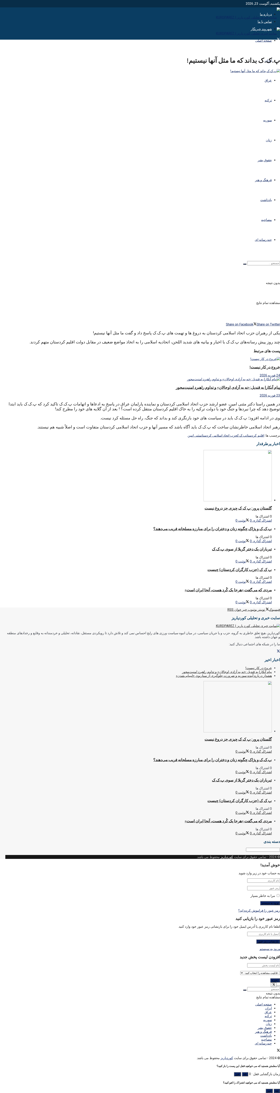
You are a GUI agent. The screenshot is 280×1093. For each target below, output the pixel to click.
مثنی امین (194, 435)
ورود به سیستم (270, 949)
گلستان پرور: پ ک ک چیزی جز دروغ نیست (238, 508)
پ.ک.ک (241, 435)
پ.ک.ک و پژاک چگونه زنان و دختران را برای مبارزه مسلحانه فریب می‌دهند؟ (212, 528)
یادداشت (266, 200)
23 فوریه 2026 (270, 395)
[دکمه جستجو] (244, 264)
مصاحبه (266, 220)
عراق (268, 80)
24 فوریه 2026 (270, 375)
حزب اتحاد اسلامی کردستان (219, 435)
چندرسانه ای (263, 240)
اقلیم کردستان (255, 435)
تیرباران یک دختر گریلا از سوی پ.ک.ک (242, 549)
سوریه (267, 120)
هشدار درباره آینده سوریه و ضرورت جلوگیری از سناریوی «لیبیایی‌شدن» (224, 676)
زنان (269, 140)
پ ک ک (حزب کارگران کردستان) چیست (239, 569)
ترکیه (268, 100)
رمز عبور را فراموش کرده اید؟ (259, 910)
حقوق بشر (265, 160)
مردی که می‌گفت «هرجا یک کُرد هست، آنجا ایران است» (228, 590)
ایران (268, 1008)
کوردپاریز (227, 857)
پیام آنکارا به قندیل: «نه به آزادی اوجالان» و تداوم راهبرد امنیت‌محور (228, 387)
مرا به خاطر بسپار (262, 896)
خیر (237, 1074)
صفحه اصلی (263, 41)
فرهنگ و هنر (263, 180)
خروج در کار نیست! (264, 367)
